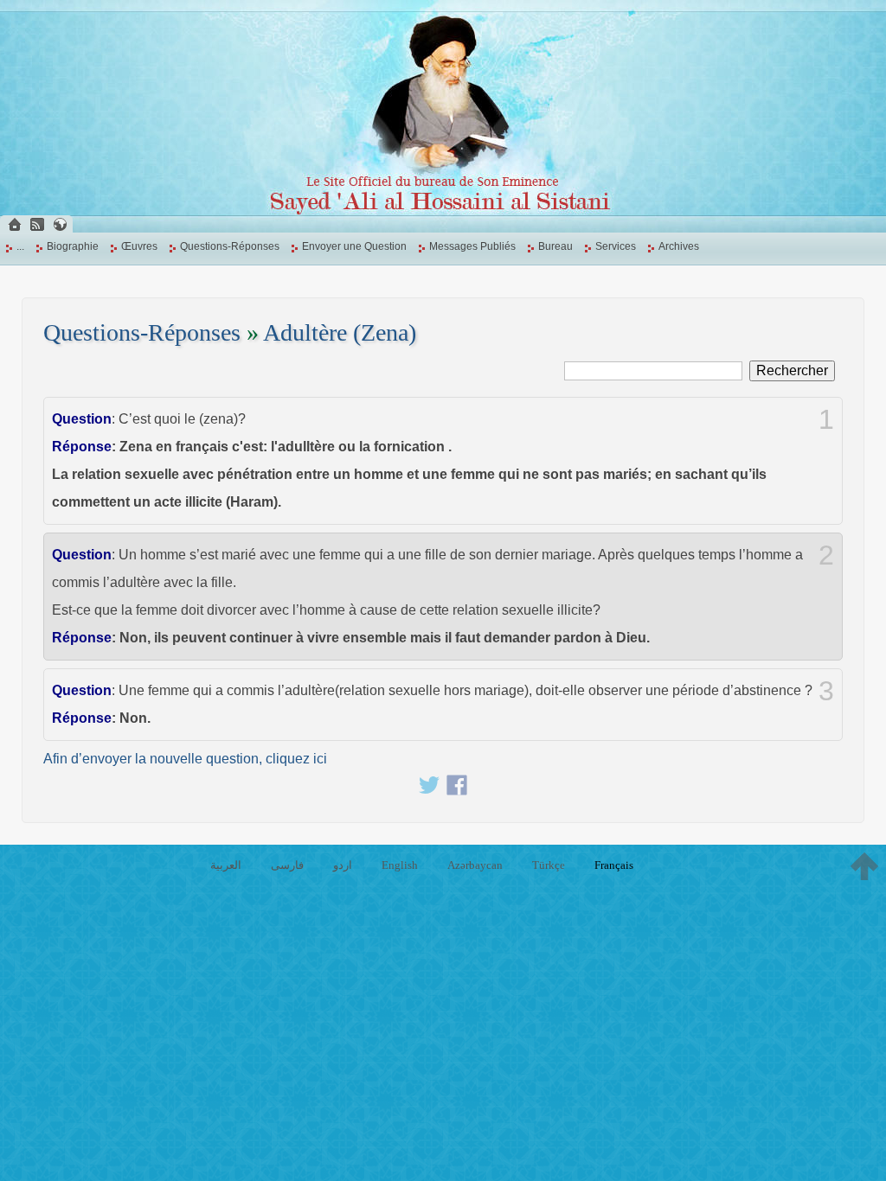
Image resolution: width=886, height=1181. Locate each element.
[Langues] (60, 224)
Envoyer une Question (354, 246)
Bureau (555, 246)
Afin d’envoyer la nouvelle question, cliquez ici (185, 758)
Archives (678, 246)
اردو (342, 865)
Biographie (73, 246)
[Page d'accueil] (15, 224)
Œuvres (139, 246)
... (20, 246)
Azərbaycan (475, 865)
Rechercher (792, 370)
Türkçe (548, 865)
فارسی (287, 865)
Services (615, 246)
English (400, 865)
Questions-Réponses (229, 246)
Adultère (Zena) (339, 332)
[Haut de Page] (864, 866)
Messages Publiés (472, 246)
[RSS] (37, 224)
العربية (225, 865)
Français (613, 865)
